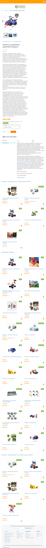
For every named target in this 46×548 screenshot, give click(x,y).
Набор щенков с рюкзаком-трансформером (9, 401)
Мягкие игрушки (7, 539)
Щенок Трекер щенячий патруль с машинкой (10, 199)
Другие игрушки (7, 542)
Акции (18, 531)
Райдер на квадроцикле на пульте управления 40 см (11, 291)
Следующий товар (16, 41)
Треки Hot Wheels (7, 540)
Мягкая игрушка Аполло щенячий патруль (10, 220)
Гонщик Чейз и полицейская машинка (11, 356)
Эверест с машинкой (29, 334)
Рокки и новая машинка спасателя (33, 220)
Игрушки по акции (20, 533)
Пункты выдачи (28, 534)
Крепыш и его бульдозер (8, 378)
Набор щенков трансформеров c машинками (32, 401)
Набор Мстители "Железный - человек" (9, 242)
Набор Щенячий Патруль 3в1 (9, 312)
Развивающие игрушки (8, 536)
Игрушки (6, 531)
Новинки (18, 537)
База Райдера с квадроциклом (32, 290)
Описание (4, 140)
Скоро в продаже (20, 536)
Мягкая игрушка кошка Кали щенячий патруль (33, 269)
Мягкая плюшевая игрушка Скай (10, 515)
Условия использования (29, 537)
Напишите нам (39, 534)
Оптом (37, 536)
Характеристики (5, 142)
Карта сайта (27, 536)
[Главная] (23, 6)
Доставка (38, 533)
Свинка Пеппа (6, 537)
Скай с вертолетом (29, 444)
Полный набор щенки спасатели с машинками (11, 423)
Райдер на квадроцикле (30, 422)
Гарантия (27, 533)
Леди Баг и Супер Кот (8, 534)
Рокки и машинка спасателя (9, 444)
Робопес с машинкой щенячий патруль (32, 199)
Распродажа (19, 534)
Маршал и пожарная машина (31, 356)
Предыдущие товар (7, 41)
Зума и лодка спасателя (30, 378)
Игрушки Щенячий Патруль (9, 533)
